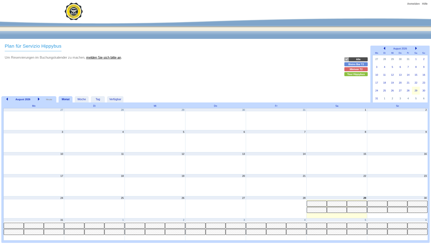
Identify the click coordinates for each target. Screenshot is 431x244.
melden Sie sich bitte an (103, 57)
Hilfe (425, 3)
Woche (81, 99)
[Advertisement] (171, 69)
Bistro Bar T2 (356, 64)
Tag (98, 99)
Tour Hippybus (356, 74)
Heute (49, 99)
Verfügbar (115, 99)
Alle (358, 59)
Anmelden (413, 3)
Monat (66, 99)
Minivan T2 (356, 69)
